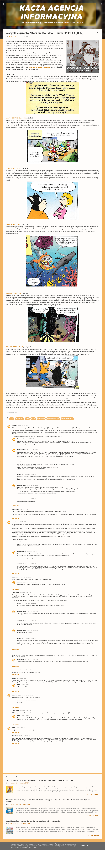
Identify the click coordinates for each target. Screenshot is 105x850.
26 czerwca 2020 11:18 (25, 509)
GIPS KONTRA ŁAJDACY (14, 347)
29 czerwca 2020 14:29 (25, 710)
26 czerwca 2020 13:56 (25, 653)
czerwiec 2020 (19, 418)
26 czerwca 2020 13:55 (32, 611)
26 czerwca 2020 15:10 (30, 620)
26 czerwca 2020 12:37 (30, 542)
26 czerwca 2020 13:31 (30, 563)
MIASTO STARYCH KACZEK (16, 118)
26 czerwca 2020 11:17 (30, 474)
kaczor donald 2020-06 (53, 418)
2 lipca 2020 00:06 (25, 684)
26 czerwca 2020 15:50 (32, 630)
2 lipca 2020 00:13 (20, 727)
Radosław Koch (21, 449)
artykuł (11, 418)
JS (13, 521)
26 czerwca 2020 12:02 (20, 521)
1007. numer (39, 67)
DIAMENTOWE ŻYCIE (13, 224)
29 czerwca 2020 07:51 (27, 695)
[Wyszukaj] (101, 4)
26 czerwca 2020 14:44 (32, 659)
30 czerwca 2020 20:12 (30, 700)
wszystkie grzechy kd (67, 418)
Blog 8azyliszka (16, 695)
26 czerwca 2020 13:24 (32, 582)
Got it (92, 845)
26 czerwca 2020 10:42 (28, 439)
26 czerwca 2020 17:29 (20, 678)
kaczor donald (41, 418)
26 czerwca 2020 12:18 (25, 577)
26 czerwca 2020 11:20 (32, 485)
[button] (98, 33)
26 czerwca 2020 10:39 (23, 425)
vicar (18, 684)
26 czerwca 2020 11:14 (30, 462)
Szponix (14, 425)
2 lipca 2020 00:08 (25, 715)
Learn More (84, 845)
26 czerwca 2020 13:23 (32, 551)
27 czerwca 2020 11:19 (30, 638)
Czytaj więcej (93, 794)
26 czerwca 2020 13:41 (30, 603)
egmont (33, 418)
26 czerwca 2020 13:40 (25, 592)
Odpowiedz (15, 506)
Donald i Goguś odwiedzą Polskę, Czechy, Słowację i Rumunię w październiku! (33, 821)
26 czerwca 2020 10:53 (32, 449)
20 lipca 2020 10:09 (25, 735)
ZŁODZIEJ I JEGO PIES (14, 168)
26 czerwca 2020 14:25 (25, 670)
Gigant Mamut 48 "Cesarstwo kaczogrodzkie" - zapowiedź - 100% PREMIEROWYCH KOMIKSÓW (39, 780)
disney (27, 418)
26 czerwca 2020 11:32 (30, 498)
